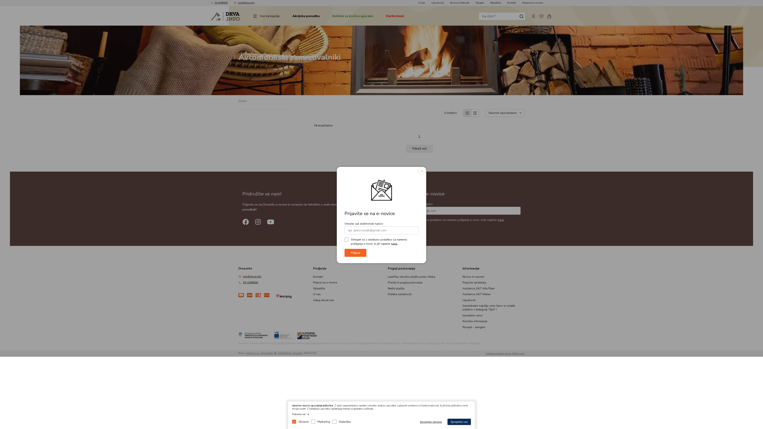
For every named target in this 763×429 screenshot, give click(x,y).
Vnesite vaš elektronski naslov (364, 224)
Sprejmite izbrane (431, 422)
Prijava (355, 253)
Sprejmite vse (459, 422)
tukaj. (394, 243)
